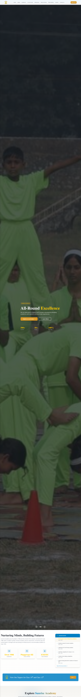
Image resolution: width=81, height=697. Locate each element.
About (19, 2)
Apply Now (73, 2)
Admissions (37, 2)
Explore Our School (44, 321)
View (72, 677)
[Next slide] (44, 627)
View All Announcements (62, 665)
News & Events (44, 2)
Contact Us (62, 2)
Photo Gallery (51, 2)
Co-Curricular (30, 2)
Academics (24, 2)
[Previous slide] (36, 627)
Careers (56, 2)
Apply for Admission (25, 321)
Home (15, 2)
